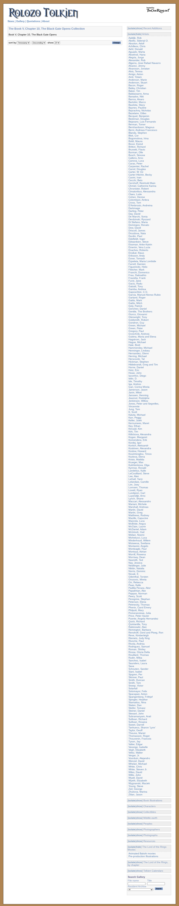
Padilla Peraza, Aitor (139, 587)
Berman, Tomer (137, 124)
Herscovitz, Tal (136, 359)
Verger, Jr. (134, 755)
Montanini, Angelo (138, 546)
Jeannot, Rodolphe (138, 398)
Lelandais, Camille (138, 481)
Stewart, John (136, 713)
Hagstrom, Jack (137, 339)
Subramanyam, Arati (139, 716)
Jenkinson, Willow (138, 400)
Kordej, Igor (134, 442)
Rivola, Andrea (136, 643)
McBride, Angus (137, 523)
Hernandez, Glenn (138, 353)
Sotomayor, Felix (137, 691)
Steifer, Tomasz (136, 708)
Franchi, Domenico (138, 272)
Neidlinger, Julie (137, 565)
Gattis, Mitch (135, 303)
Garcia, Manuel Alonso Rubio (144, 294)
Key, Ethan (134, 426)
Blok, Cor (133, 135)
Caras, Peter (135, 163)
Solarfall (132, 688)
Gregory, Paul (136, 331)
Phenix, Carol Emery (139, 607)
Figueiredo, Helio (137, 266)
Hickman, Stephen (138, 361)
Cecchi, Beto (135, 180)
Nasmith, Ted (135, 560)
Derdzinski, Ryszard (139, 219)
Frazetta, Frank (137, 278)
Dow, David (134, 227)
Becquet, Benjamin (138, 116)
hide (138, 34)
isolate (131, 28)
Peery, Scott (135, 596)
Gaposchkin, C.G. (138, 292)
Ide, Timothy (135, 381)
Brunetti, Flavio (136, 149)
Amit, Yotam (135, 77)
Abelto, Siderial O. (138, 40)
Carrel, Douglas (137, 169)
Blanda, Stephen (137, 132)
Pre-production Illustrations (143, 856)
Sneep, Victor (135, 685)
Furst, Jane (134, 280)
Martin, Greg (135, 512)
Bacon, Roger (136, 85)
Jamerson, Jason (138, 389)
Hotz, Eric (133, 370)
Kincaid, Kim (135, 428)
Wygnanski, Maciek (139, 783)
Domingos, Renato (138, 225)
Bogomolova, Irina (138, 138)
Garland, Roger (137, 297)
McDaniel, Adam (137, 529)
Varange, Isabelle (138, 747)
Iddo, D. (132, 378)
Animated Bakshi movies (142, 853)
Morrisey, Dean (136, 557)
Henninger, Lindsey (139, 350)
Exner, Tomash (136, 258)
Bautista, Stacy (136, 104)
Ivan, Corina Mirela (138, 386)
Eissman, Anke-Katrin (140, 244)
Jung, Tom (134, 409)
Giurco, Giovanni (137, 314)
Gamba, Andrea (137, 289)
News (11, 21)
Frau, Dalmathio (137, 275)
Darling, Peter (136, 211)
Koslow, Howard (137, 451)
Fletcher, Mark (136, 269)
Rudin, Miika (135, 657)
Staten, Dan (135, 705)
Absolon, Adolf (136, 43)
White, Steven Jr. (137, 769)
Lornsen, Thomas (138, 487)
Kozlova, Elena (136, 456)
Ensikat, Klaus (136, 252)
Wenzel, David (136, 761)
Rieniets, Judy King (139, 638)
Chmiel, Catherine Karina (142, 185)
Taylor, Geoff (135, 730)
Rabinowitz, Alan (137, 627)
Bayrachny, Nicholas (139, 110)
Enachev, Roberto (138, 250)
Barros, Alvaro (136, 99)
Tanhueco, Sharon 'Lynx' (142, 727)
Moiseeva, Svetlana (139, 543)
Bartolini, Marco (137, 102)
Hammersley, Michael (140, 347)
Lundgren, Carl (136, 493)
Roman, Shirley (136, 649)
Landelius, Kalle (137, 470)
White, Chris (135, 766)
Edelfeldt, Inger (136, 238)
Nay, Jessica (135, 562)
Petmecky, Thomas (139, 604)
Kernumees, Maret (138, 423)
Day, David (134, 213)
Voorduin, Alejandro (139, 758)
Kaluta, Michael (136, 414)
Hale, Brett (134, 345)
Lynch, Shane (136, 498)
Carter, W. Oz (135, 171)
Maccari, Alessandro (139, 501)
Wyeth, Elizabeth (137, 780)
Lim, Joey (133, 484)
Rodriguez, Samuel (139, 646)
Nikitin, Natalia (136, 568)
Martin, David (135, 509)
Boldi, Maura (135, 141)
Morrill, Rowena (137, 554)
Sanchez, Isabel (137, 660)
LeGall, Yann (135, 479)
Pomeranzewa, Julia (139, 613)
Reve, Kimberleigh (138, 635)
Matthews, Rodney (138, 515)
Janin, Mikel (135, 392)
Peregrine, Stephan (139, 599)
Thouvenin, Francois (139, 738)
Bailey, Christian (137, 88)
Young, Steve (135, 786)
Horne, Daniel (136, 367)
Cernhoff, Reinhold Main (141, 183)
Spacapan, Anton (137, 694)
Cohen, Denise (136, 197)
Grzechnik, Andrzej (138, 333)
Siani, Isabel (135, 671)
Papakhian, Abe (137, 590)
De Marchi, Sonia (138, 216)
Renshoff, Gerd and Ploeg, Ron (145, 632)
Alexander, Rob (136, 60)
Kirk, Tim (133, 431)
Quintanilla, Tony (137, 624)
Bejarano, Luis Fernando (142, 121)
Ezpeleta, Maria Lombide (142, 261)
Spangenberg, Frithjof (140, 696)
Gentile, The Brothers (140, 311)
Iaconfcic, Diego (137, 375)
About (45, 21)
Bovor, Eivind (135, 144)
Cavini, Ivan (134, 177)
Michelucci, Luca (137, 537)
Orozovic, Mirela (137, 579)
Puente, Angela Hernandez (143, 618)
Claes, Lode (135, 194)
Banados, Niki (136, 96)
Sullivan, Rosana (137, 722)
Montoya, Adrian (137, 551)
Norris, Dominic (136, 571)
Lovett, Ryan (135, 490)
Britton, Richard (137, 146)
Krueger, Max (135, 462)
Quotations (33, 21)
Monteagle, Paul (137, 548)
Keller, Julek (135, 420)
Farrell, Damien (137, 264)
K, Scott (132, 412)
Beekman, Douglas (138, 118)
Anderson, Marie (137, 79)
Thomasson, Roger (139, 735)
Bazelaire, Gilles (137, 113)
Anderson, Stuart (137, 82)
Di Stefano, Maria (138, 222)
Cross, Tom (134, 202)
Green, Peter (135, 328)
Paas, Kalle (134, 585)
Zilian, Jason (135, 794)
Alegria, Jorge (136, 57)
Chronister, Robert (138, 188)
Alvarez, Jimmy (136, 65)
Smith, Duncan (136, 680)
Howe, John (135, 373)
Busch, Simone (136, 155)
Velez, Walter (135, 752)
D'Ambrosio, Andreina (140, 205)
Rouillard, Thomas (138, 654)
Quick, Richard (136, 621)
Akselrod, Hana (136, 54)
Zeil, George (135, 789)
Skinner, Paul (135, 677)
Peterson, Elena (137, 601)
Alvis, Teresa (135, 71)
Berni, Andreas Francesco (142, 130)
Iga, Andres (134, 384)
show (139, 28)
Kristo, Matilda (136, 459)
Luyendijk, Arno (136, 495)
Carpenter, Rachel (138, 166)
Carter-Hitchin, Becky (140, 174)
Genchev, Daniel (137, 308)
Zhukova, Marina (137, 791)
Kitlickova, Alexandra (139, 434)
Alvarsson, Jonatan (139, 68)
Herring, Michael (137, 356)
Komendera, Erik (137, 440)
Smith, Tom (134, 682)
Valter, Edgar (135, 744)
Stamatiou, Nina (137, 702)
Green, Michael (136, 325)
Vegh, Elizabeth (137, 749)
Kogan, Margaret (137, 437)
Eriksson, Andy (136, 255)
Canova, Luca (136, 160)
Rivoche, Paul (136, 641)
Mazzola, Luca (136, 520)
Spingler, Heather (138, 699)
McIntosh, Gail (136, 532)
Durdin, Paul (135, 236)
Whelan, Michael (137, 763)
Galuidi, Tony (135, 286)
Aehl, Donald (135, 49)
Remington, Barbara (139, 629)
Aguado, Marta (136, 51)
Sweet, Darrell (136, 724)
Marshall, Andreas (138, 507)
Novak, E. (133, 574)
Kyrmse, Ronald (137, 467)
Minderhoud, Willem (139, 540)
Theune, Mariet (136, 733)
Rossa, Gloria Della (139, 652)
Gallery (20, 21)
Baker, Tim (134, 91)
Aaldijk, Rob (135, 37)
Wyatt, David (135, 777)
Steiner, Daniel (136, 710)
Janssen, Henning (138, 395)
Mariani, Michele (137, 504)
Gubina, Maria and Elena (142, 336)
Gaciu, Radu (135, 283)
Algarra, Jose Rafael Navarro (144, 63)
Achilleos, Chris (136, 46)
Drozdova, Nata (137, 233)
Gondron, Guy (136, 322)
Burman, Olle (135, 152)
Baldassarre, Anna (138, 93)
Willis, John (134, 775)
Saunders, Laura (137, 663)
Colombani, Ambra (138, 199)
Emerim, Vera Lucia (139, 247)
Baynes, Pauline (137, 107)
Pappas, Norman (137, 593)
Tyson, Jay (134, 741)
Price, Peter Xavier (138, 615)
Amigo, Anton (135, 74)
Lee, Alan (133, 476)
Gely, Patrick (135, 306)
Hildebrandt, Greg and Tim (143, 364)
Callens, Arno (135, 158)
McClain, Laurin (137, 526)
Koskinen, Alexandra (139, 448)
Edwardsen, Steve (138, 241)
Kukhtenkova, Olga (138, 465)
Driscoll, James (136, 230)
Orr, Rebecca (135, 582)
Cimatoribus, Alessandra (141, 191)
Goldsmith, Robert (138, 319)
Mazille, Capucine (138, 518)
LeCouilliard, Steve (138, 473)
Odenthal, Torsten (138, 576)
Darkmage (134, 208)
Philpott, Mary (136, 610)
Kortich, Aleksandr (138, 445)
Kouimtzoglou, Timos (140, 453)
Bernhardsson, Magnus (141, 127)
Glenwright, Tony (137, 317)
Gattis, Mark (135, 300)
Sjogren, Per (135, 674)
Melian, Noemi (136, 534)
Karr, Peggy (134, 417)
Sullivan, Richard (137, 719)
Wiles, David (135, 772)
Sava (131, 666)
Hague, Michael (137, 342)
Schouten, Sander (138, 668)
